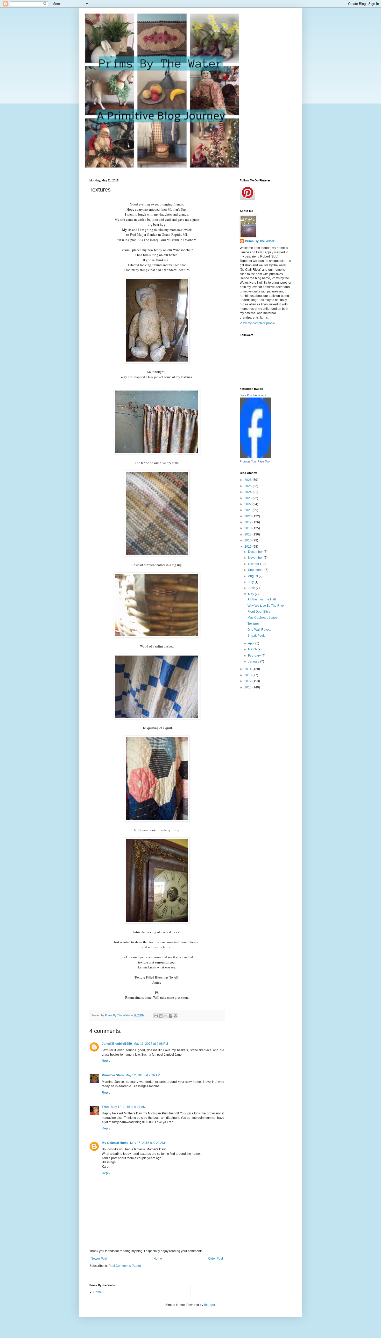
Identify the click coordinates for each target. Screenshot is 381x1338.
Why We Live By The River (266, 605)
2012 (248, 681)
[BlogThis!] (160, 1015)
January (254, 661)
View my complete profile (257, 323)
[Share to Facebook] (170, 1015)
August (253, 576)
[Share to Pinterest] (175, 1015)
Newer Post (99, 1258)
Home (157, 1258)
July (251, 582)
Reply (106, 1061)
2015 (248, 546)
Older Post (215, 1258)
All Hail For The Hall (262, 599)
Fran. (105, 1107)
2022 (248, 504)
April (251, 643)
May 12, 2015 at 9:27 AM (128, 1107)
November (256, 558)
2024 (248, 492)
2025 (248, 486)
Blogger (209, 1305)
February (255, 655)
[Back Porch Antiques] (255, 457)
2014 (248, 669)
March (253, 649)
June (252, 588)
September (256, 570)
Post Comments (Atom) (125, 1266)
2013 (248, 675)
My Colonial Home (115, 1143)
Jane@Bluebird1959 (117, 1044)
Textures (253, 624)
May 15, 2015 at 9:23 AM (147, 1143)
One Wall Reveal (259, 629)
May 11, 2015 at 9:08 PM (150, 1044)
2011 (248, 687)
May (251, 594)
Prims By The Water (259, 241)
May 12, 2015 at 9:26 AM (142, 1075)
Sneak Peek (256, 635)
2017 (248, 534)
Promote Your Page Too (255, 461)
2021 (248, 510)
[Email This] (155, 1015)
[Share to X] (165, 1015)
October (254, 564)
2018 (248, 528)
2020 (248, 516)
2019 (248, 522)
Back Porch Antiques (253, 395)
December (256, 552)
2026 (248, 480)
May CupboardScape (263, 617)
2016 (248, 540)
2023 (248, 498)
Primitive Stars (113, 1075)
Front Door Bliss (259, 611)
